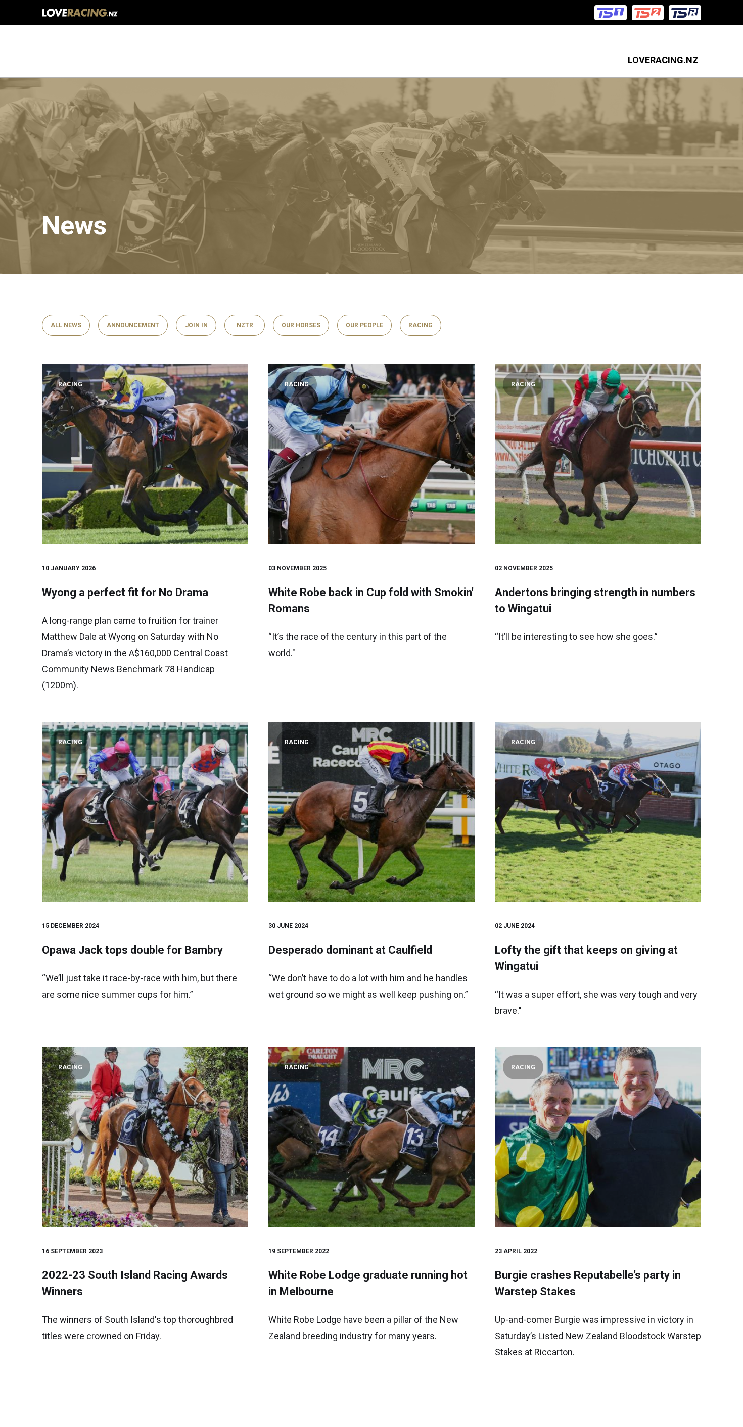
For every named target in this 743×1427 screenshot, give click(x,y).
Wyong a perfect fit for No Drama (125, 592)
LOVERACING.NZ (663, 60)
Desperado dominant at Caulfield (350, 950)
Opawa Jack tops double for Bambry (132, 950)
